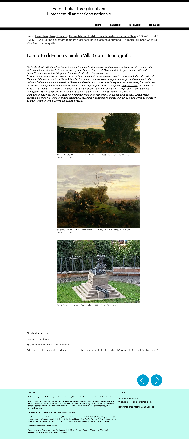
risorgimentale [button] (129, 85)
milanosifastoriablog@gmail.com (135, 401)
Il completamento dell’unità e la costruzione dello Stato (102, 36)
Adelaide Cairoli (133, 76)
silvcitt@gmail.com (128, 398)
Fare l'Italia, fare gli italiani (79, 8)
